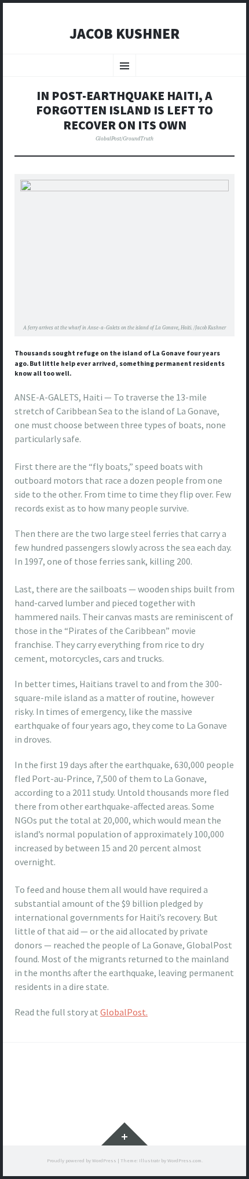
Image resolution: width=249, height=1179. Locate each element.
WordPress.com (184, 1160)
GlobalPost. (124, 1012)
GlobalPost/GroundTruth (124, 138)
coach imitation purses (59, 875)
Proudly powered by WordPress (81, 1160)
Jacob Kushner (124, 34)
